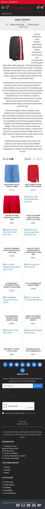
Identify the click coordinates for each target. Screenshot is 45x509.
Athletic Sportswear (17, 24)
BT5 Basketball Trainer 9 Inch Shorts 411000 (11, 318)
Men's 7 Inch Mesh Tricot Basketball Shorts (33, 318)
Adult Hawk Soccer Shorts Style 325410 (33, 185)
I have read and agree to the (20, 413)
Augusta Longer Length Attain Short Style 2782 (33, 217)
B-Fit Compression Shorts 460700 (33, 284)
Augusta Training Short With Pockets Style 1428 (11, 250)
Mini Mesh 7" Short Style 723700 (12, 350)
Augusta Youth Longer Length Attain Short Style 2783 (33, 251)
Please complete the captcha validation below (9, 397)
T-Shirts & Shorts (33, 24)
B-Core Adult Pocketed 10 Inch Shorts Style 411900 (12, 285)
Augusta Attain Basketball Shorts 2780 (12, 217)
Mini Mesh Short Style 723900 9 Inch (33, 350)
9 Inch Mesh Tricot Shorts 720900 (12, 185)
